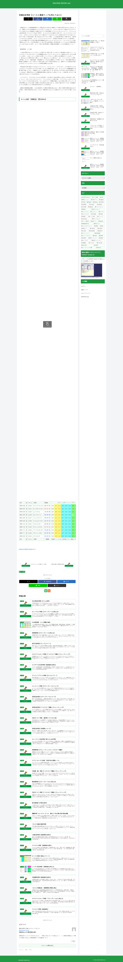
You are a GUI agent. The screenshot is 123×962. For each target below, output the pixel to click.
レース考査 (22, 571)
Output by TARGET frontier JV (26, 549)
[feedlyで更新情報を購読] (45, 590)
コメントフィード (85, 293)
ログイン (83, 286)
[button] (66, 19)
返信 (74, 941)
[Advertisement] (93, 23)
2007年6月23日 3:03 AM (24, 930)
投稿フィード (84, 289)
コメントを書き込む (47, 945)
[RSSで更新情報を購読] (49, 590)
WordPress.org (85, 296)
